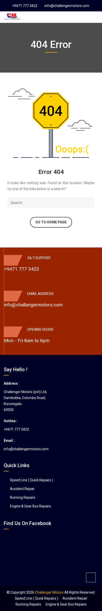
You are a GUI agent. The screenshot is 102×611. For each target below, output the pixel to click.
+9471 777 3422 (24, 6)
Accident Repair (22, 489)
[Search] (90, 202)
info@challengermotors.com (67, 6)
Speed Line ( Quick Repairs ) (31, 480)
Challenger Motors (49, 592)
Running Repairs (22, 497)
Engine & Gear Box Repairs (30, 506)
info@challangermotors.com (33, 305)
